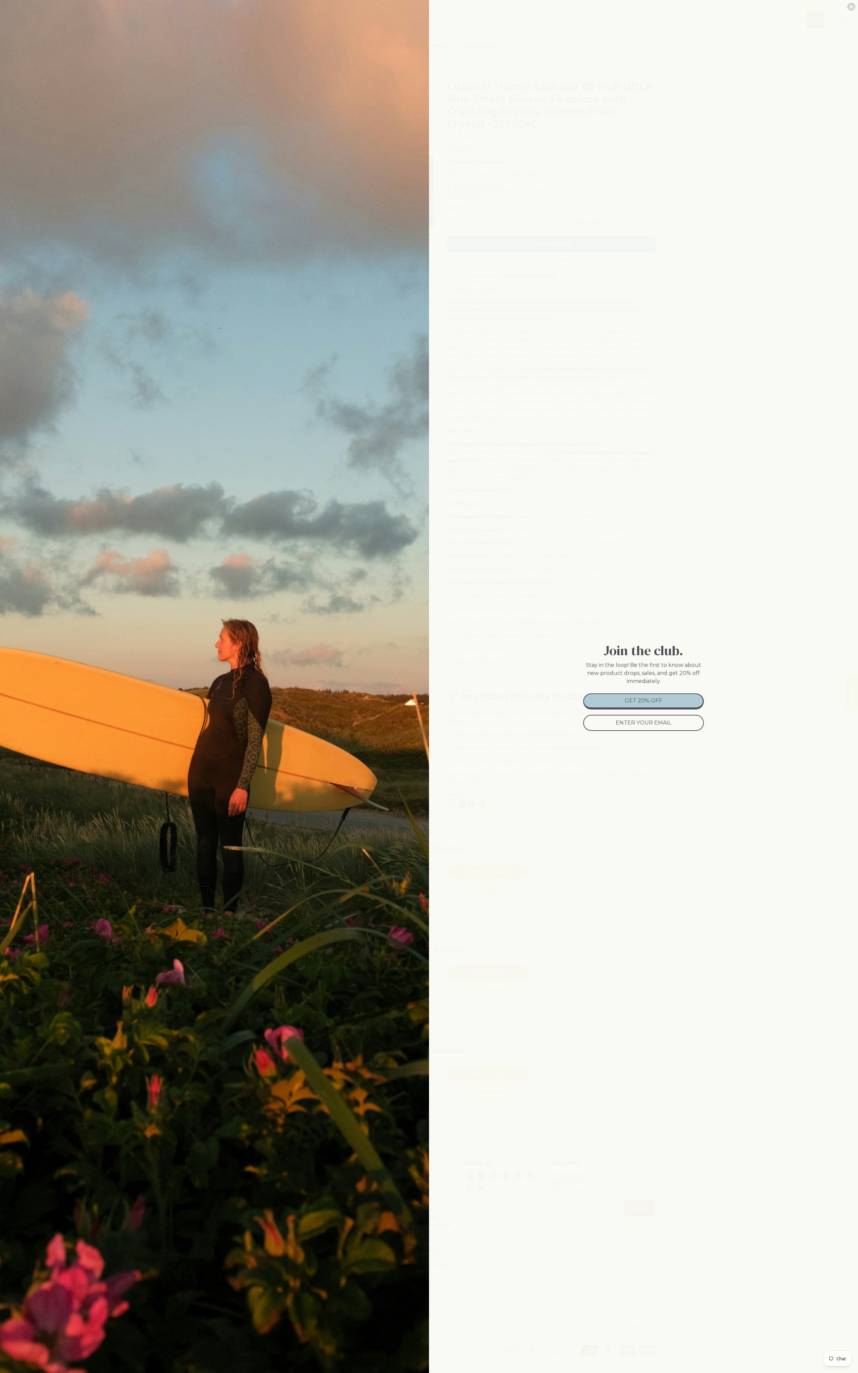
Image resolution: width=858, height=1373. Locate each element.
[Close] (851, 7)
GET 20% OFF (643, 700)
